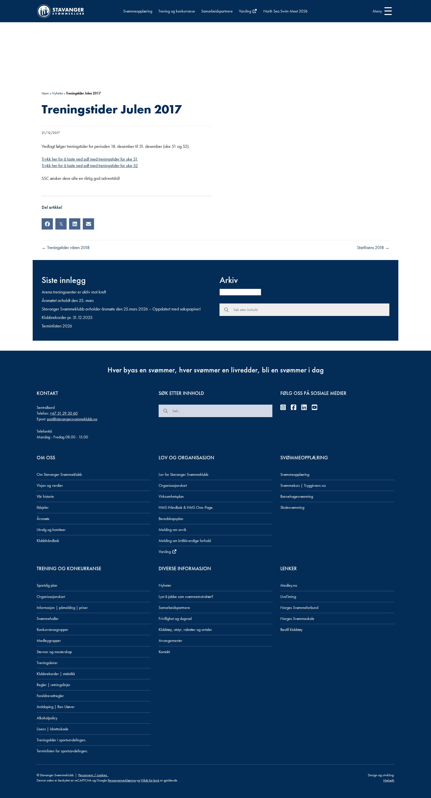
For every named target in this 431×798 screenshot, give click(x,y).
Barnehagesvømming (296, 496)
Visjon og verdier (50, 485)
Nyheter (57, 93)
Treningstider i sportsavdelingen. (61, 740)
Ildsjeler (43, 507)
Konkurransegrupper (52, 629)
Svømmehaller (48, 618)
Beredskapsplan (171, 518)
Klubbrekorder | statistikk (56, 673)
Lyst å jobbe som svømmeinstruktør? (186, 596)
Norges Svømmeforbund (299, 607)
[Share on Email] (88, 224)
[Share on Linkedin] (74, 224)
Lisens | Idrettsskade (52, 729)
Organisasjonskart (173, 485)
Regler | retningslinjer (53, 684)
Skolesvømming (292, 507)
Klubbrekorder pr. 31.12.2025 (67, 317)
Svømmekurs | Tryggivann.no (303, 485)
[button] (381, 11)
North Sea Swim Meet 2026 (285, 11)
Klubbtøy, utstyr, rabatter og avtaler (185, 629)
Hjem (45, 93)
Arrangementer (170, 640)
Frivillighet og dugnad (175, 618)
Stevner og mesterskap (54, 651)
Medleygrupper (49, 640)
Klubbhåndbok (48, 540)
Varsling (245, 11)
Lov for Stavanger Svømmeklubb (183, 474)
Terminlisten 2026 (57, 326)
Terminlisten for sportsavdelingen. (62, 751)
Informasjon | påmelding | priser (62, 607)
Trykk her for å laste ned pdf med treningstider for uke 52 (90, 165)
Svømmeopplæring (137, 11)
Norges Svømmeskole (297, 618)
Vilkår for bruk (150, 780)
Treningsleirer (47, 662)
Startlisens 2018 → (373, 247)
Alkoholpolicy (47, 718)
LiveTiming (288, 596)
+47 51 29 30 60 (64, 413)
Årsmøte (43, 518)
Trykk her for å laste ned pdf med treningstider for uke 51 (90, 159)
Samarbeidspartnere (217, 11)
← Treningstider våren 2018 (66, 247)
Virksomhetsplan (171, 496)
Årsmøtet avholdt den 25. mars (68, 300)
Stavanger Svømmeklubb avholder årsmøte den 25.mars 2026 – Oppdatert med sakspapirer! (121, 309)
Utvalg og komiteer (51, 529)
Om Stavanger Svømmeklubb (59, 474)
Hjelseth (388, 780)
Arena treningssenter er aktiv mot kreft (74, 292)
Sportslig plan (47, 585)
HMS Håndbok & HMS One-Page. (186, 507)
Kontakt (164, 651)
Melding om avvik (172, 529)
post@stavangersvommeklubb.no (72, 419)
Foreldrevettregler (50, 695)
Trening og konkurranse (176, 11)
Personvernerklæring (122, 780)
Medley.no (288, 585)
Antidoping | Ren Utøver (56, 706)
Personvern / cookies (93, 775)
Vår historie (45, 496)
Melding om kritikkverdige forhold (185, 540)
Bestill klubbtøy (291, 629)
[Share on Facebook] (47, 224)
